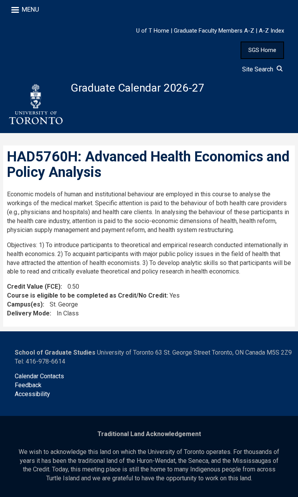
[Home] (35, 104)
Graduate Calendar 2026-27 (137, 87)
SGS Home (262, 50)
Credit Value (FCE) (34, 286)
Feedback (28, 385)
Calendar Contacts (39, 376)
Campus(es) (25, 304)
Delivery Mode (28, 313)
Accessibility (32, 394)
